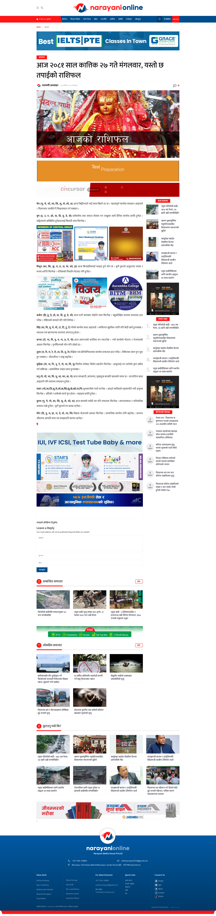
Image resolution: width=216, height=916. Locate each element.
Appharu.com (175, 907)
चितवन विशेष (75, 19)
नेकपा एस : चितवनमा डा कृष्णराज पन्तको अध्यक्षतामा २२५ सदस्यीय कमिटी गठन (167, 421)
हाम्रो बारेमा (128, 880)
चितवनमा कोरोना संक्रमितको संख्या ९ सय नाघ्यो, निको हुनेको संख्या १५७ (167, 487)
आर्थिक (112, 19)
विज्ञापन (127, 887)
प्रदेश (95, 19)
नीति (126, 890)
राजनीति (104, 19)
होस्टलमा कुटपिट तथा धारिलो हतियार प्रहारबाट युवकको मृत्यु (89, 711)
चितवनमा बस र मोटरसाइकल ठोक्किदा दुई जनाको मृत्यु (53, 711)
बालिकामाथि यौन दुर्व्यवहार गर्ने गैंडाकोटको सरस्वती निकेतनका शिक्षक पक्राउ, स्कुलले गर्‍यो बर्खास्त (53, 679)
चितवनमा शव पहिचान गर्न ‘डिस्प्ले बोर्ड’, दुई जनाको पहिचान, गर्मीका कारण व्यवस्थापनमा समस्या (162, 791)
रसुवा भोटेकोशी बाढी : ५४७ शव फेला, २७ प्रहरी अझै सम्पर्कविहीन (170, 209)
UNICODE (176, 19)
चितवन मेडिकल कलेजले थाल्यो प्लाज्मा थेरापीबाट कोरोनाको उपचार (165, 461)
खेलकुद (138, 19)
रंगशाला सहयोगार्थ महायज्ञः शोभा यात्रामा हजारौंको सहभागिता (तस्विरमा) (166, 434)
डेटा (126, 893)
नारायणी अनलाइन (50, 85)
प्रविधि (120, 19)
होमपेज (64, 19)
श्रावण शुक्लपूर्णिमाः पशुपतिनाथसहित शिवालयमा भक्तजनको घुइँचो (170, 226)
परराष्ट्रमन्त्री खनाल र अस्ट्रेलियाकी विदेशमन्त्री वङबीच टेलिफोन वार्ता (169, 258)
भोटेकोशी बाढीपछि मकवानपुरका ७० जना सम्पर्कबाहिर (52, 613)
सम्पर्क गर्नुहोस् (129, 883)
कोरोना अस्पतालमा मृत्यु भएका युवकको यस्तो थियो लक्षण (166, 448)
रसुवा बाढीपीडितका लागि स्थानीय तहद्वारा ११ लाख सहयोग (169, 274)
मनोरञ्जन (129, 19)
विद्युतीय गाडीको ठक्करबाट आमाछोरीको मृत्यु (121, 677)
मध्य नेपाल (87, 19)
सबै (138, 581)
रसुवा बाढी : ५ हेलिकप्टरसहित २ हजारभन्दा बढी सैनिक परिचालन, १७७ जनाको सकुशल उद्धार (126, 615)
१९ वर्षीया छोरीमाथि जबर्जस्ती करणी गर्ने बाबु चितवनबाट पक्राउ (88, 677)
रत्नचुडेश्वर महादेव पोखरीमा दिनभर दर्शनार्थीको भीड (167, 242)
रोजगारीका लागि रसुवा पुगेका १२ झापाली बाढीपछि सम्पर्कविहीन (87, 789)
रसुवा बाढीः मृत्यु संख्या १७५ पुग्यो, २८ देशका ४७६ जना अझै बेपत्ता (89, 613)
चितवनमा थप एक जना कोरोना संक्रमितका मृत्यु (165, 474)
